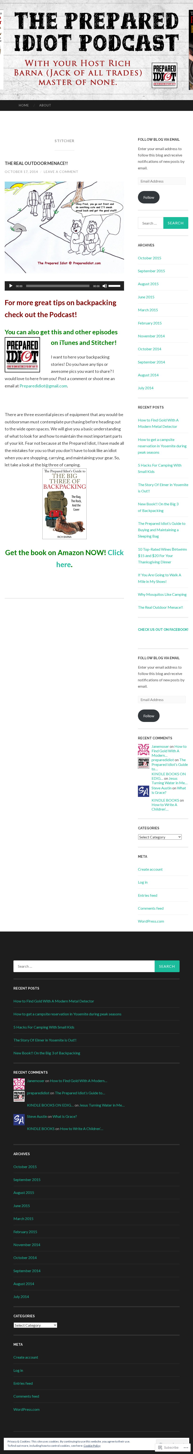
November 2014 (151, 336)
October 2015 (149, 258)
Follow (148, 197)
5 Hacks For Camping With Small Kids (43, 1027)
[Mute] (104, 286)
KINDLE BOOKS (165, 800)
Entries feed (147, 895)
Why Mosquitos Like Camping (162, 594)
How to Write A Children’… (164, 806)
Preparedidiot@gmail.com (43, 385)
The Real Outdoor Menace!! (36, 163)
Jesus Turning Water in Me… (170, 780)
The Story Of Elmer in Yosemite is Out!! (44, 1040)
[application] (64, 286)
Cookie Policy (92, 1445)
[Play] (10, 286)
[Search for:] (163, 223)
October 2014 (149, 349)
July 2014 (145, 388)
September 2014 (151, 362)
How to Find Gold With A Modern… (169, 750)
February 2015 (150, 323)
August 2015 (148, 283)
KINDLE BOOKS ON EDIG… (50, 1105)
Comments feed (151, 908)
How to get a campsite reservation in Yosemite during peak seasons (162, 445)
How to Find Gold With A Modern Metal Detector (53, 1001)
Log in (143, 882)
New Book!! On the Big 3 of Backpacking (46, 1053)
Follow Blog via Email (159, 139)
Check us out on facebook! (163, 629)
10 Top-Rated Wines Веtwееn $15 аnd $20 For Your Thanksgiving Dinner (162, 555)
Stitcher (102, 342)
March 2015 (148, 310)
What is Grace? (64, 1116)
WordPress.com (151, 921)
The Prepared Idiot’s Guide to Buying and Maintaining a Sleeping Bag (161, 529)
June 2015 (146, 297)
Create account (150, 869)
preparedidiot (163, 759)
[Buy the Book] (64, 503)
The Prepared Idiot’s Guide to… (170, 764)
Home (24, 105)
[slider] (115, 285)
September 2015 (151, 271)
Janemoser (160, 746)
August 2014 (148, 375)
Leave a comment (61, 172)
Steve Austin (162, 788)
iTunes (68, 342)
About (45, 105)
